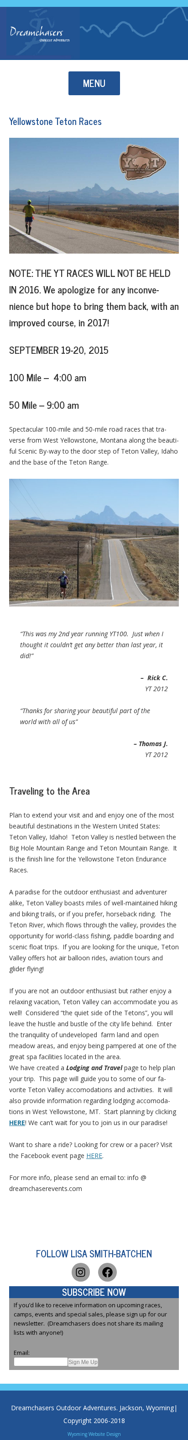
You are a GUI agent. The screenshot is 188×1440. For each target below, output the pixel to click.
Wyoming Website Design (94, 1434)
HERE (94, 1155)
